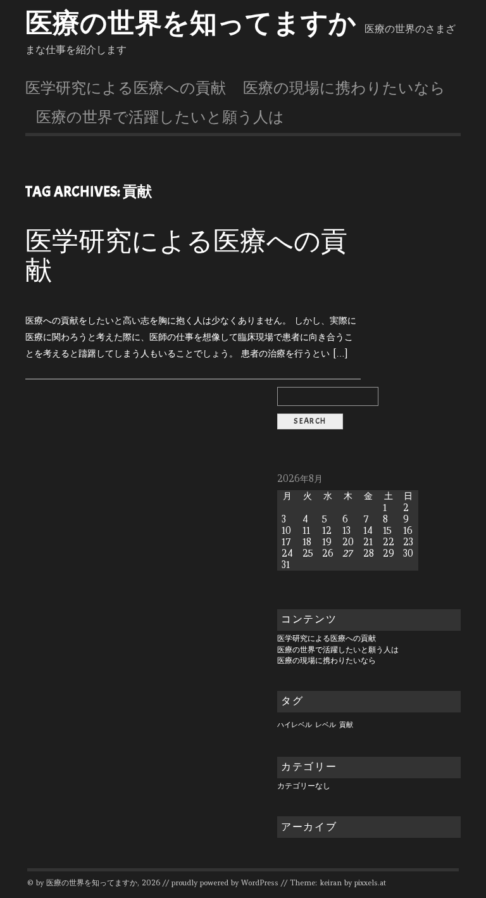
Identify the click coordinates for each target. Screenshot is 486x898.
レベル (325, 724)
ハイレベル (294, 724)
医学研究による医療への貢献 (125, 88)
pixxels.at (370, 882)
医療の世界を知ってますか (190, 23)
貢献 (346, 724)
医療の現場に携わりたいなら (344, 88)
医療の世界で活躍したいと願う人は (160, 117)
